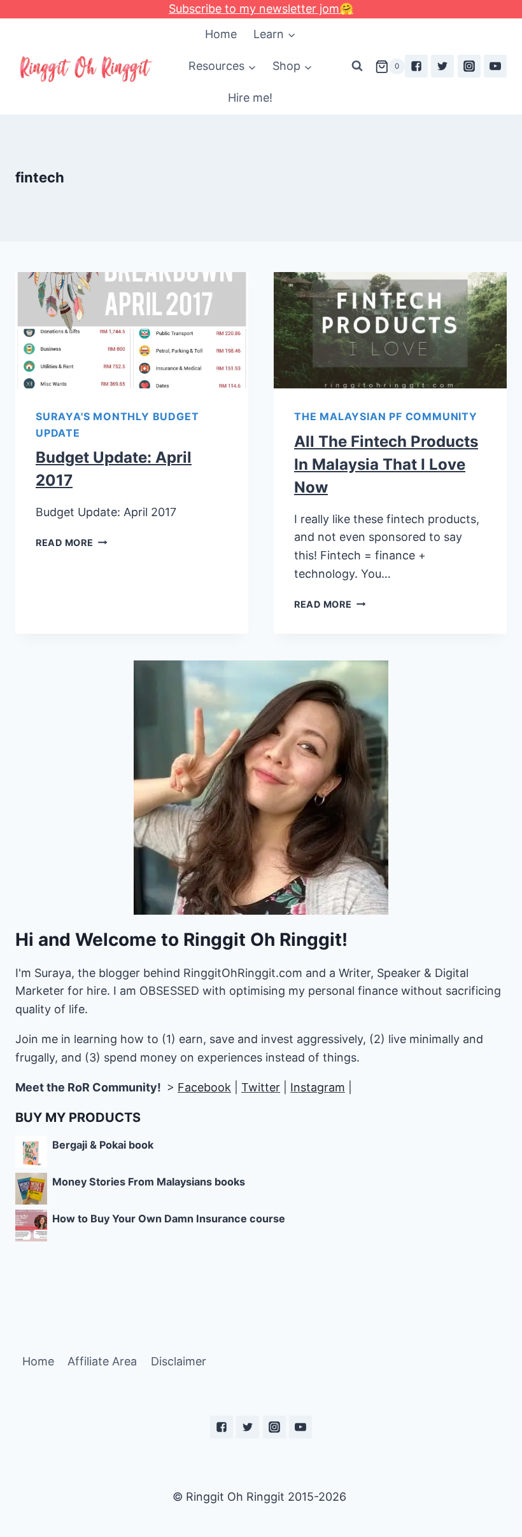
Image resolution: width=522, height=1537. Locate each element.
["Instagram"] (469, 66)
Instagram (317, 1087)
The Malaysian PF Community (385, 416)
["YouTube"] (495, 66)
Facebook (204, 1087)
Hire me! (250, 97)
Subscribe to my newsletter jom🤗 (261, 8)
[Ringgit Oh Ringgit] (85, 69)
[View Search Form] (357, 66)
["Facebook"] (416, 66)
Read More (64, 542)
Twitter (260, 1087)
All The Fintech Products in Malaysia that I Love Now (386, 464)
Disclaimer (178, 1361)
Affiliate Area (102, 1361)
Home (221, 34)
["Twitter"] (442, 66)
